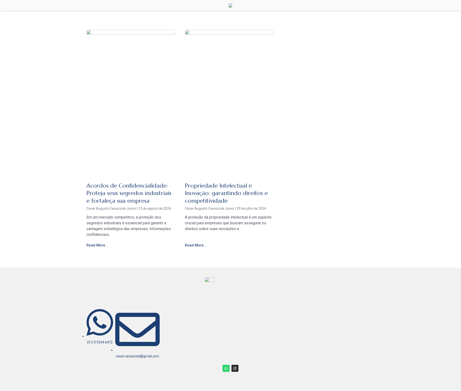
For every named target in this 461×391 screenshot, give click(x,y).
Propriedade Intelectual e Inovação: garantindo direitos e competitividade (226, 193)
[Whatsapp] (226, 368)
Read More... (97, 245)
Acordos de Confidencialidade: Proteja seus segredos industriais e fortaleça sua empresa (128, 193)
